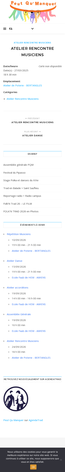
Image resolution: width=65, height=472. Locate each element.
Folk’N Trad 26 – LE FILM (17, 203)
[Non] (60, 459)
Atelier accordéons (17, 287)
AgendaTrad (36, 420)
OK (33, 467)
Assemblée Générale (19, 314)
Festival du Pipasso (14, 172)
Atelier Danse (14, 260)
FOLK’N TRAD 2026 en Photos (20, 211)
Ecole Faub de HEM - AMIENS (29, 277)
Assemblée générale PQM (18, 164)
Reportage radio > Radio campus (22, 195)
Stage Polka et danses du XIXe (20, 180)
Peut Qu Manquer (13, 420)
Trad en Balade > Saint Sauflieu (21, 188)
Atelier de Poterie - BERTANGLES (22, 85)
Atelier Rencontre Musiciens (32, 42)
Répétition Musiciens (19, 234)
